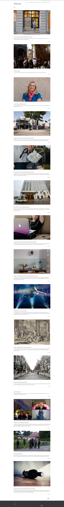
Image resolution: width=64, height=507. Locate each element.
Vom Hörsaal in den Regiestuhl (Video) (18, 453)
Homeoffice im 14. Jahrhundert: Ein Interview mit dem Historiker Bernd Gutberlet (22, 347)
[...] (26, 175)
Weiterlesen (49, 41)
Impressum (15, 504)
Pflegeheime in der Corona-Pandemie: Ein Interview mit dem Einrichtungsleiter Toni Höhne (24, 138)
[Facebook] (40, 505)
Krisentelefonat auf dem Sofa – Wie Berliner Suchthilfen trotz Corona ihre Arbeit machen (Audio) (24, 488)
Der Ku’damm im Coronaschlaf (17, 391)
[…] (28, 39)
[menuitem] (43, 1)
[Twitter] (42, 505)
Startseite (15, 502)
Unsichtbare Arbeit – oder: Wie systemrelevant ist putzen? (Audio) (21, 422)
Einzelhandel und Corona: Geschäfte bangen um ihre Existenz (20, 382)
